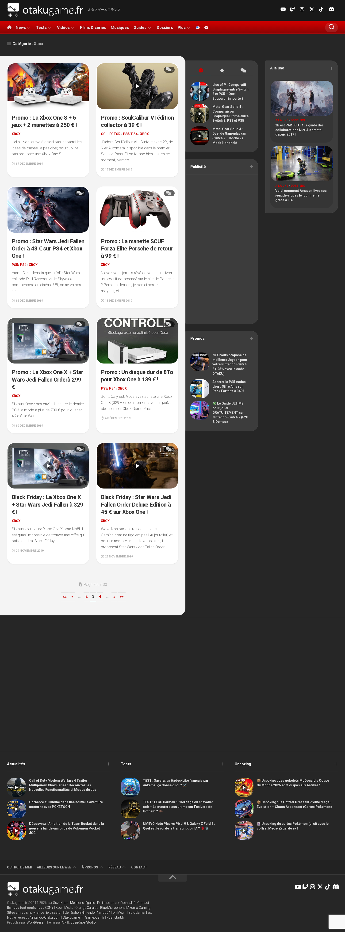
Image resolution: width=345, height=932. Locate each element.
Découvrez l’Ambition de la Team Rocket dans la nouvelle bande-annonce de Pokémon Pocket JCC (66, 828)
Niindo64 (103, 912)
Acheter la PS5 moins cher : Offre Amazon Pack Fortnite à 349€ (229, 386)
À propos (90, 867)
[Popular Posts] (221, 70)
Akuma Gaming (138, 907)
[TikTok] (321, 9)
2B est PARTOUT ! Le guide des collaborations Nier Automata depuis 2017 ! (299, 129)
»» (122, 596)
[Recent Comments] (242, 70)
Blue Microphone (112, 907)
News (21, 27)
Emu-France (35, 912)
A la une (281, 120)
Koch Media (64, 907)
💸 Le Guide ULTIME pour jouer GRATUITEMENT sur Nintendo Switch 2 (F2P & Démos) (230, 413)
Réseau (114, 867)
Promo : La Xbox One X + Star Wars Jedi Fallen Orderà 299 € (47, 379)
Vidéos (63, 27)
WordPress (35, 922)
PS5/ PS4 (130, 134)
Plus (182, 27)
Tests (41, 27)
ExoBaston (54, 912)
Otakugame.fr (73, 917)
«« (65, 596)
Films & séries (93, 27)
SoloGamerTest (140, 912)
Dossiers (165, 27)
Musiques (120, 27)
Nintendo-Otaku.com (45, 917)
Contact (139, 867)
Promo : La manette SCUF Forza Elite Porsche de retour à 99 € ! (137, 248)
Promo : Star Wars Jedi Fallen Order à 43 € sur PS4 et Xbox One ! (48, 248)
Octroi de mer (19, 867)
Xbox (16, 134)
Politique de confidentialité (116, 903)
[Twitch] (292, 9)
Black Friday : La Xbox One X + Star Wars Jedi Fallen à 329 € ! (47, 504)
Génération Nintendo (80, 912)
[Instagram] (302, 9)
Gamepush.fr (94, 917)
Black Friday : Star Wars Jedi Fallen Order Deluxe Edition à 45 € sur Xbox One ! (136, 504)
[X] (311, 9)
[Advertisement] (221, 248)
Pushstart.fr (115, 917)
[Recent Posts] (200, 70)
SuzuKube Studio (83, 922)
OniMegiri (119, 912)
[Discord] (331, 9)
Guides (140, 27)
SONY (49, 907)
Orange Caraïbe (86, 907)
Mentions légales (82, 903)
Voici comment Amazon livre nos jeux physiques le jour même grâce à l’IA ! (301, 195)
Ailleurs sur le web (54, 867)
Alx (64, 922)
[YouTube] (282, 9)
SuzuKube (60, 903)
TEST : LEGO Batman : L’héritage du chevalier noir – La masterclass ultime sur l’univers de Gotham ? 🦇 (178, 806)
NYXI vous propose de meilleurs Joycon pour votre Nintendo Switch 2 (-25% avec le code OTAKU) (229, 364)
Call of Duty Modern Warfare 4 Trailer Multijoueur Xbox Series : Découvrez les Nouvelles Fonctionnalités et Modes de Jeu (62, 785)
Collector (110, 134)
